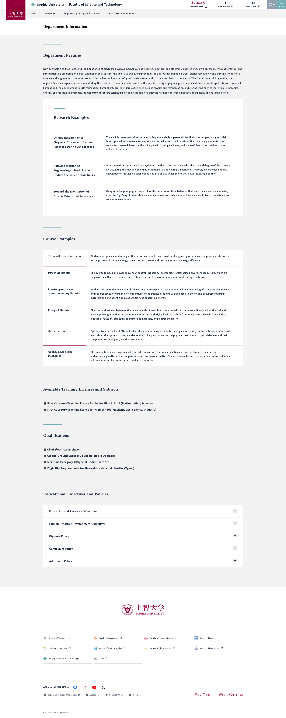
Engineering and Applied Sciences (82, 13)
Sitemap (137, 694)
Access (93, 694)
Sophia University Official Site (62, 694)
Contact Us (114, 694)
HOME (34, 13)
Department (50, 13)
